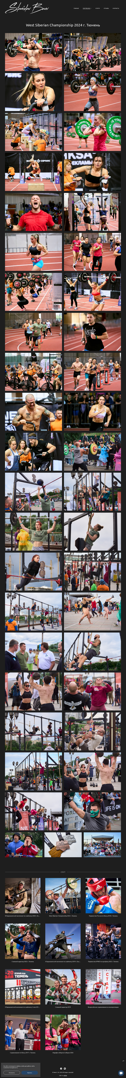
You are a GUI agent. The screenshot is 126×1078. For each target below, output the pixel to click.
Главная (76, 8)
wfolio (65, 1075)
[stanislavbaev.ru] (27, 8)
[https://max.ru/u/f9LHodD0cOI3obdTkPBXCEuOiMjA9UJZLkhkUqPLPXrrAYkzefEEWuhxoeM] (65, 1068)
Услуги (97, 8)
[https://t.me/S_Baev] (61, 1068)
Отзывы (106, 8)
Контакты (116, 8)
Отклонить (12, 1072)
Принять (29, 1072)
